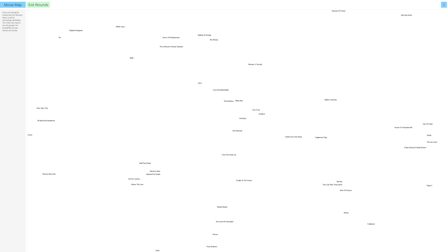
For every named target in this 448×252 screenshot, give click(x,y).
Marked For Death (152, 174)
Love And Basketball (222, 89)
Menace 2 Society (256, 64)
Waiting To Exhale (206, 35)
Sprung (344, 179)
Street (428, 137)
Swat (161, 250)
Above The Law (136, 184)
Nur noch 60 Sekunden (227, 222)
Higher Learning (332, 101)
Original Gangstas (74, 31)
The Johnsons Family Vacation (172, 46)
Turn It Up (256, 110)
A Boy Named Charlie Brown (415, 149)
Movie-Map (13, 4)
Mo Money (216, 39)
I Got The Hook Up (227, 155)
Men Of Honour (342, 193)
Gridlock (262, 114)
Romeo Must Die (48, 174)
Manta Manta (224, 207)
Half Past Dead (144, 162)
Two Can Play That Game (338, 182)
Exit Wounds (237, 131)
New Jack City (43, 105)
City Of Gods (427, 126)
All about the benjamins (46, 119)
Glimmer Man (154, 171)
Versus (214, 234)
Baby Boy (239, 101)
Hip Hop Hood (403, 14)
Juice (201, 83)
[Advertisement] (12, 69)
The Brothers (229, 101)
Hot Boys (242, 118)
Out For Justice (133, 178)
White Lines (118, 28)
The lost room (431, 145)
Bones (343, 214)
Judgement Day (320, 138)
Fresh (30, 131)
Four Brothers (215, 247)
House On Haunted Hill (403, 129)
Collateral (365, 227)
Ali (59, 37)
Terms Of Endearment (169, 38)
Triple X (431, 184)
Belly (134, 57)
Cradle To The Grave (242, 180)
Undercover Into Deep (292, 137)
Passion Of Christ (339, 11)
